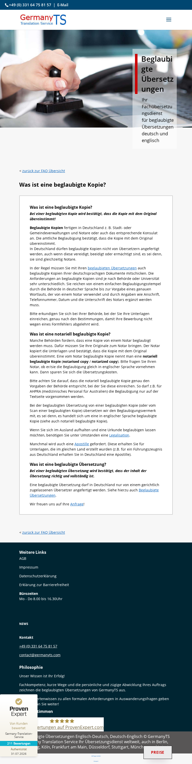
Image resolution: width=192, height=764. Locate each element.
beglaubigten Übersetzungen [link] (112, 268)
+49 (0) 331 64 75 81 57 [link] (30, 4)
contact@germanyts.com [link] (39, 654)
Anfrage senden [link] (96, 756)
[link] (43, 19)
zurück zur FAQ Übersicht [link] (43, 170)
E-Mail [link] (62, 4)
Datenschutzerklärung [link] (37, 576)
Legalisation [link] (119, 435)
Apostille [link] (81, 444)
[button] (169, 23)
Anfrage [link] (77, 504)
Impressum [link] (28, 567)
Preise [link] (158, 752)
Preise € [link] (96, 761)
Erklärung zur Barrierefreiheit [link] (44, 584)
